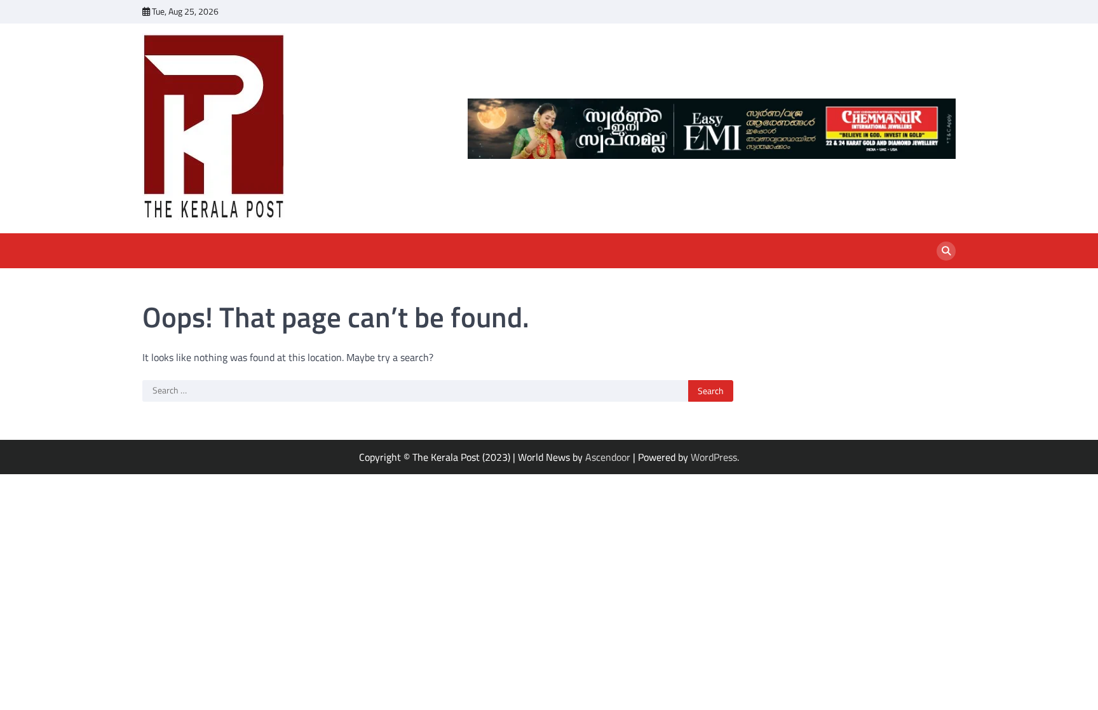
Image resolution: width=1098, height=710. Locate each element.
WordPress (714, 457)
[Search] (946, 251)
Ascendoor (607, 457)
